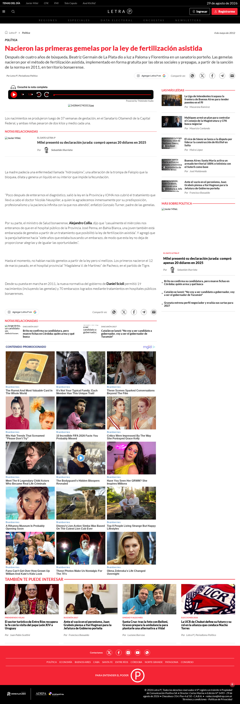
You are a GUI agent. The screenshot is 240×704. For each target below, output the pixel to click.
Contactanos (96, 652)
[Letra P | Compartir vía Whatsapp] (192, 76)
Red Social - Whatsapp (147, 652)
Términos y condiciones (194, 699)
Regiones (48, 20)
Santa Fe (107, 662)
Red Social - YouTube (137, 652)
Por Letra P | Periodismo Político (22, 75)
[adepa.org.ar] (41, 694)
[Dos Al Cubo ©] (16, 694)
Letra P (12, 32)
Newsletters (188, 20)
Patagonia (171, 662)
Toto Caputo (70, 3)
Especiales (79, 20)
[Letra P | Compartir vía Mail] (232, 76)
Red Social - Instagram (128, 652)
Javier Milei (32, 3)
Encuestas (154, 20)
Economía (65, 662)
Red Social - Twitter (109, 652)
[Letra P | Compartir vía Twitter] (202, 76)
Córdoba (136, 662)
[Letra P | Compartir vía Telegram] (222, 76)
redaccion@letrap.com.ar (219, 696)
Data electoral (117, 20)
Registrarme (226, 11)
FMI (56, 3)
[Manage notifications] (232, 684)
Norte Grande (154, 662)
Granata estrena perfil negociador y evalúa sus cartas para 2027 (198, 304)
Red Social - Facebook (118, 652)
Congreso (187, 662)
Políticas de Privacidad (220, 699)
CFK (46, 3)
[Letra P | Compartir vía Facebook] (212, 76)
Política (26, 32)
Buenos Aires (83, 662)
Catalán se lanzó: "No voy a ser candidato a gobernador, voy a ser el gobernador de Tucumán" (199, 293)
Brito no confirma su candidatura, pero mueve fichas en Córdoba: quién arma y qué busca (196, 283)
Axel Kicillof (89, 3)
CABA (96, 662)
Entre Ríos (121, 662)
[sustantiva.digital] (56, 694)
